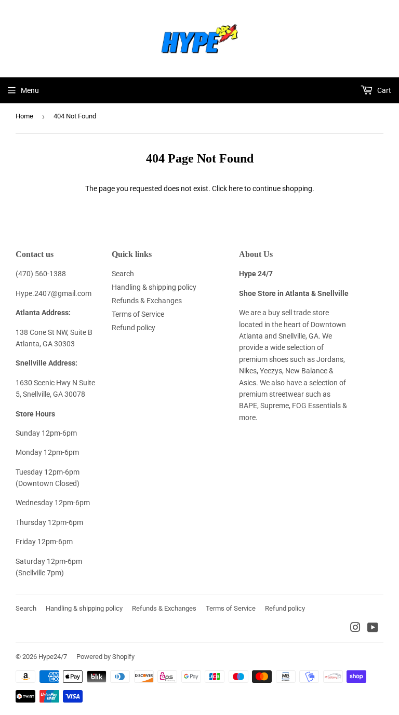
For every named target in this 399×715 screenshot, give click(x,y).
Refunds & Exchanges (147, 300)
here (236, 188)
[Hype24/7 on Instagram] (355, 629)
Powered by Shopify (105, 656)
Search (123, 273)
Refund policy (133, 327)
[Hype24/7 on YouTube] (372, 629)
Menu (30, 90)
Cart (383, 90)
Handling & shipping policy (154, 287)
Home (24, 116)
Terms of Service (138, 314)
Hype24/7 (52, 656)
